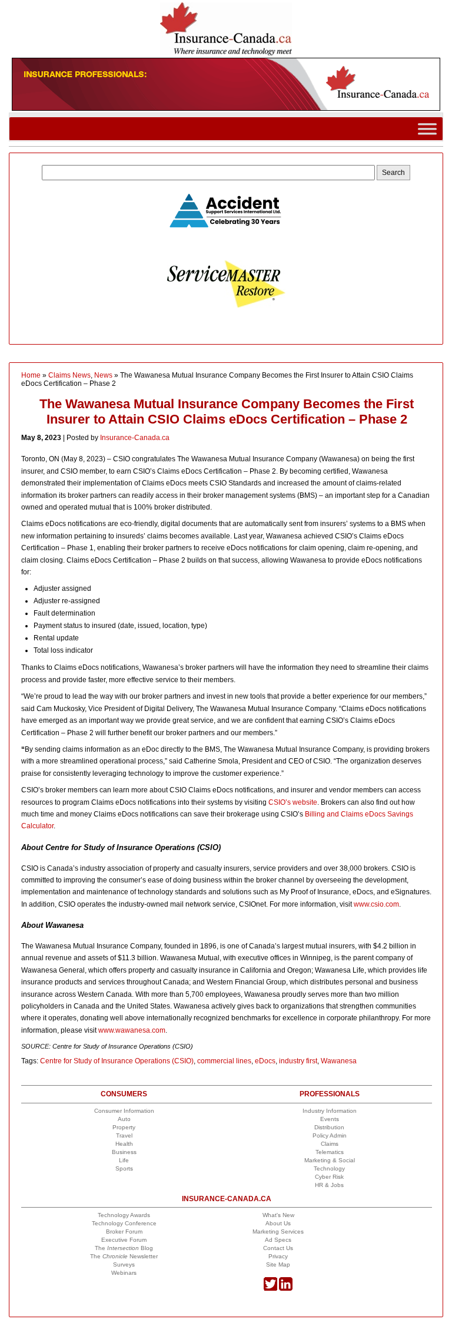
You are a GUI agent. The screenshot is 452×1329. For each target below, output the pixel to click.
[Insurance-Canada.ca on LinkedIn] (286, 1288)
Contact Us (278, 1248)
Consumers (124, 1094)
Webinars (124, 1273)
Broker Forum (124, 1231)
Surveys (124, 1264)
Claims (329, 1143)
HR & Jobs (329, 1185)
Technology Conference (124, 1223)
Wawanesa (339, 1061)
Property (123, 1127)
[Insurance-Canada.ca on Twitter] (270, 1288)
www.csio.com (376, 904)
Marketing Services (278, 1231)
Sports (124, 1168)
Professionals (330, 1094)
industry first (298, 1061)
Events (329, 1119)
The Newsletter (124, 1256)
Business (124, 1152)
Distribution (329, 1127)
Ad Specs (278, 1240)
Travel (124, 1135)
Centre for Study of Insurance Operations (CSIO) (117, 1061)
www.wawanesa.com (131, 1030)
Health (124, 1143)
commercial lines (224, 1061)
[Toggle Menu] (427, 129)
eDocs (265, 1061)
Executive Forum (124, 1240)
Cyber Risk (329, 1176)
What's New (278, 1215)
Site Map (278, 1264)
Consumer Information (124, 1111)
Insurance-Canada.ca (135, 438)
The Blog (124, 1248)
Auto (124, 1119)
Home (31, 375)
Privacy (278, 1256)
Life (124, 1160)
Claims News (69, 375)
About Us (278, 1223)
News (103, 375)
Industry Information (330, 1111)
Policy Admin (330, 1135)
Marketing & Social (329, 1160)
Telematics (329, 1152)
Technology (329, 1168)
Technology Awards (124, 1215)
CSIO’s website (292, 802)
